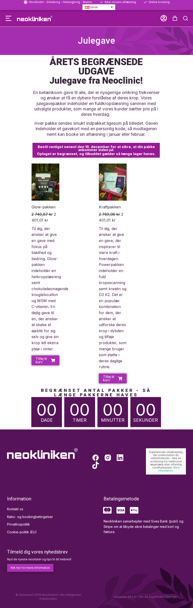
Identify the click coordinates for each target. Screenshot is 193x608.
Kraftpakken (110, 207)
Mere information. (169, 469)
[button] (8, 18)
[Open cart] (175, 18)
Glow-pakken (44, 207)
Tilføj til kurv (41, 360)
